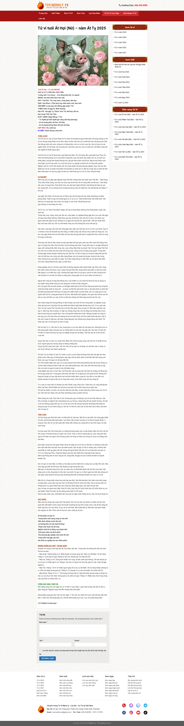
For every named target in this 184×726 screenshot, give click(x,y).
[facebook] (124, 712)
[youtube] (138, 712)
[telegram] (145, 705)
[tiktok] (145, 712)
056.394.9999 (141, 5)
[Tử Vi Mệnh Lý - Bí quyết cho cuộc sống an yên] (53, 5)
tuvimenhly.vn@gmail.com (61, 712)
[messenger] (131, 705)
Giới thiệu (56, 13)
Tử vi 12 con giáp (111, 13)
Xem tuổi (81, 13)
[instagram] (131, 712)
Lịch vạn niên (94, 13)
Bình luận (43, 622)
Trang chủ (43, 13)
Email (77, 641)
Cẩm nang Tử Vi (129, 13)
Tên (41, 641)
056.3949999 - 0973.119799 (92, 712)
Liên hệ (42, 19)
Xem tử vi (68, 13)
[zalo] (138, 705)
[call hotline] (124, 705)
